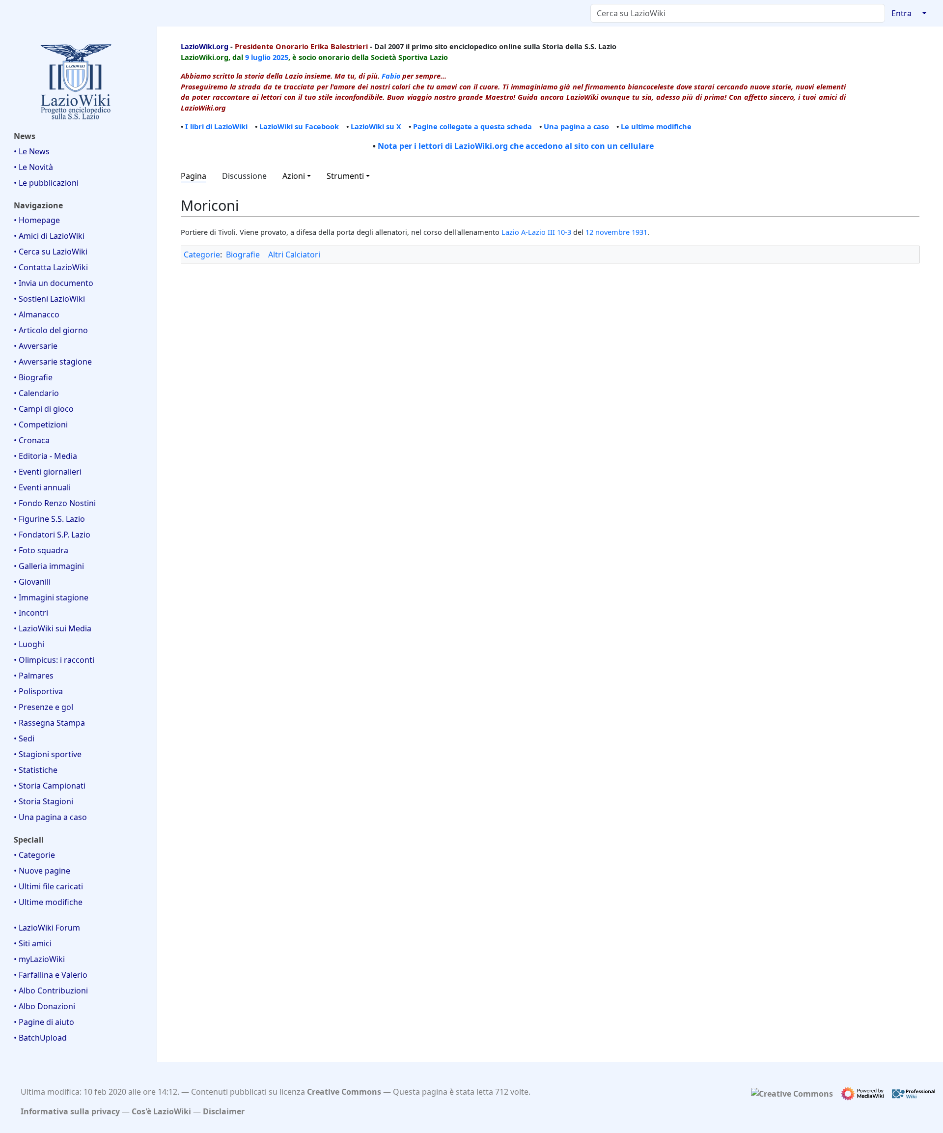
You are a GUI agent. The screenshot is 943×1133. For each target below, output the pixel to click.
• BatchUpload (40, 1037)
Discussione (244, 175)
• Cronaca (32, 440)
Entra (901, 13)
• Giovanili (32, 581)
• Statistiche (35, 770)
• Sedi (24, 738)
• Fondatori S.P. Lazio (52, 534)
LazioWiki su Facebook (299, 126)
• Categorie (34, 855)
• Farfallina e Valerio (50, 974)
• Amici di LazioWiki (49, 235)
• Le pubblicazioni (46, 182)
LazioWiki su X (376, 126)
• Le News (32, 151)
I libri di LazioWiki (216, 126)
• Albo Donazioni (44, 1006)
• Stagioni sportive (48, 754)
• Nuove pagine (42, 870)
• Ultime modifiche (48, 902)
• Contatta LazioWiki (51, 267)
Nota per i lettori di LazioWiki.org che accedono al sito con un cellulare (516, 146)
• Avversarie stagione (53, 361)
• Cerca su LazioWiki (50, 251)
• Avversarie (35, 345)
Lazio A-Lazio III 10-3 (536, 232)
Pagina (193, 175)
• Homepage (37, 220)
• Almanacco (36, 314)
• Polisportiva (38, 691)
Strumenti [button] (345, 175)
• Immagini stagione (51, 597)
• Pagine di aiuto (44, 1022)
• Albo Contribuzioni (51, 990)
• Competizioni (41, 424)
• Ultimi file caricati (48, 886)
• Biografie (33, 377)
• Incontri (31, 612)
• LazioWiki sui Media (52, 628)
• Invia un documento (53, 283)
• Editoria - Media (45, 456)
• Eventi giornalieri (48, 471)
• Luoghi (29, 644)
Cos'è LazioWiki (161, 1111)
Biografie (243, 254)
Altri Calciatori (294, 254)
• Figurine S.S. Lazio (49, 518)
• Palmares (34, 675)
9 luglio (258, 57)
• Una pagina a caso (50, 817)
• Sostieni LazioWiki (49, 298)
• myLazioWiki (39, 959)
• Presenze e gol (43, 707)
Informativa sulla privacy (70, 1111)
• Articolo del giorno (51, 330)
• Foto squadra (41, 550)
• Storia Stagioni (43, 801)
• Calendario (36, 393)
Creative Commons (344, 1091)
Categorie (202, 254)
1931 (639, 232)
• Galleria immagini (49, 566)
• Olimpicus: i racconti (54, 659)
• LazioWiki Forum (47, 927)
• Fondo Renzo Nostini (55, 503)
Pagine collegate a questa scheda (472, 126)
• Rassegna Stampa (49, 722)
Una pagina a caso (576, 126)
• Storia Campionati (49, 785)
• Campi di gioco (44, 408)
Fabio (391, 76)
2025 (280, 57)
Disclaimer (224, 1111)
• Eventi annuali (42, 487)
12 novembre (607, 232)
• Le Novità (33, 167)
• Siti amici (33, 943)
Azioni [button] (293, 175)
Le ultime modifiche (656, 126)
